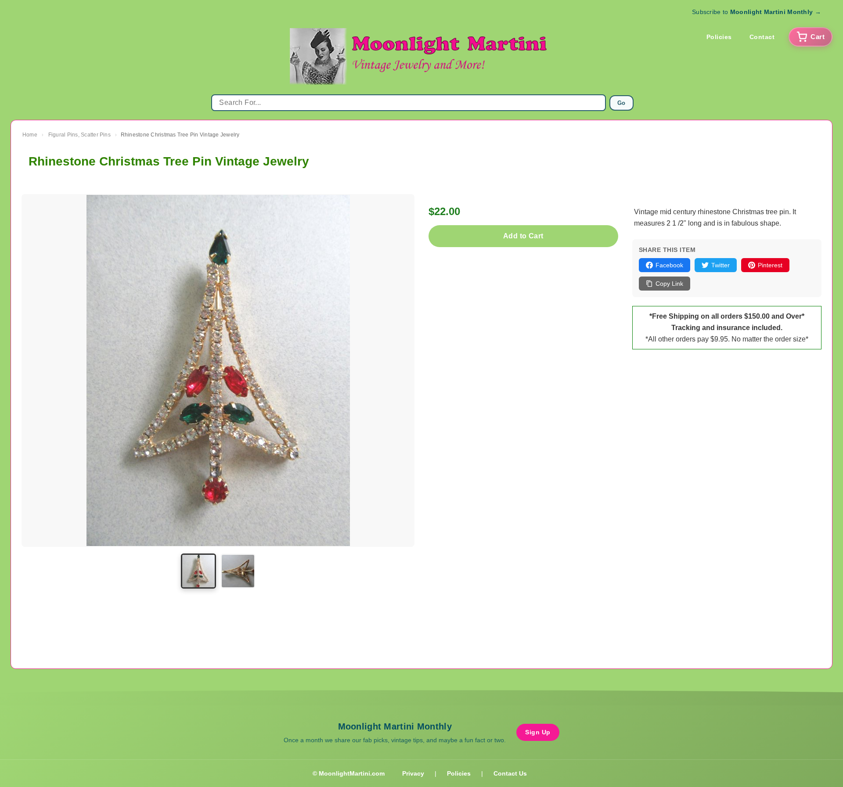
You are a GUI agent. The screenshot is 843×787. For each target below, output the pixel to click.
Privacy (413, 773)
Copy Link (669, 283)
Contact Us (510, 773)
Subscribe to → (756, 11)
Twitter (720, 265)
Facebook (669, 265)
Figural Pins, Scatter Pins (79, 135)
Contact (762, 36)
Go (621, 103)
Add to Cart (523, 236)
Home (29, 135)
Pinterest (770, 265)
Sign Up (538, 732)
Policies (719, 36)
